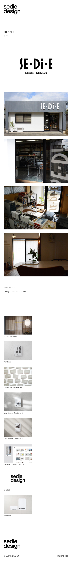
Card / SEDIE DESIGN (13, 388)
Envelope (7, 515)
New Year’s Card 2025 (13, 413)
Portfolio (7, 362)
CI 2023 (7, 490)
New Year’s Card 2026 (13, 439)
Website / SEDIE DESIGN (14, 464)
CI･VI (6, 36)
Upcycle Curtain (10, 336)
